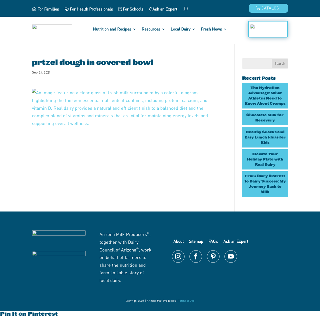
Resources (151, 29)
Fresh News (211, 29)
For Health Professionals (91, 9)
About (179, 241)
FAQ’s (213, 241)
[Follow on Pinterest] (213, 256)
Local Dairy (180, 29)
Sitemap (196, 241)
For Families (47, 9)
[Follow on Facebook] (196, 256)
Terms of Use (186, 300)
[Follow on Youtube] (230, 256)
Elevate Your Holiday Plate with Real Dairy (265, 159)
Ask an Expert (164, 9)
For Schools (133, 9)
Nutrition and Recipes (112, 29)
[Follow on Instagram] (178, 256)
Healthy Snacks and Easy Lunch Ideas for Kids (265, 137)
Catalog (270, 8)
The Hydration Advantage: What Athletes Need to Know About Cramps (265, 96)
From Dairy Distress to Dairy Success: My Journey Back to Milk (265, 184)
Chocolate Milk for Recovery (265, 117)
